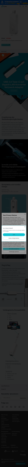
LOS (14, 234)
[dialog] (14, 233)
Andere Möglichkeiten (14, 238)
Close (24, 226)
